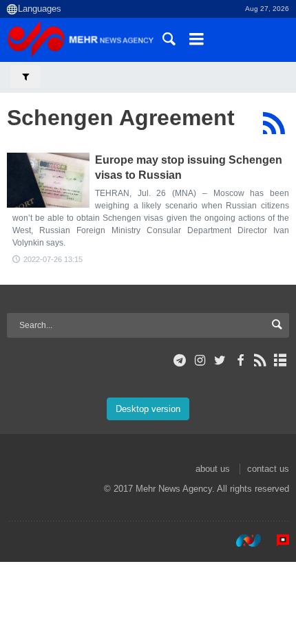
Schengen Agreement (121, 117)
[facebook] (240, 360)
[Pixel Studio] (276, 540)
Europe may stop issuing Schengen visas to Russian (188, 167)
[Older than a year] (48, 180)
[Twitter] (220, 360)
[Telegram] (180, 360)
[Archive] (280, 360)
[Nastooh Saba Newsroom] (241, 540)
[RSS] (273, 123)
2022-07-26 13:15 (53, 259)
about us (212, 469)
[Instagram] (200, 360)
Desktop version (148, 409)
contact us (268, 469)
